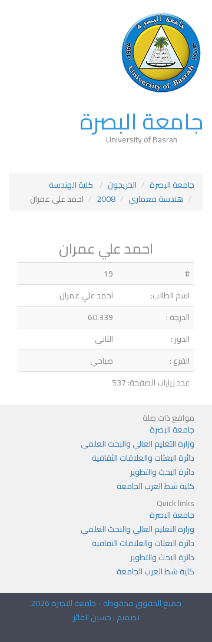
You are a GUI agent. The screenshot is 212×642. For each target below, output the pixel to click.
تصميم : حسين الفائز (106, 617)
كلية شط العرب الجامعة (155, 486)
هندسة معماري (155, 199)
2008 (106, 199)
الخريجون (122, 184)
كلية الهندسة (72, 184)
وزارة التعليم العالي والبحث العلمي (137, 443)
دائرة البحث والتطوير (162, 472)
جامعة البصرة (141, 121)
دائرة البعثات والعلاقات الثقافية (143, 457)
